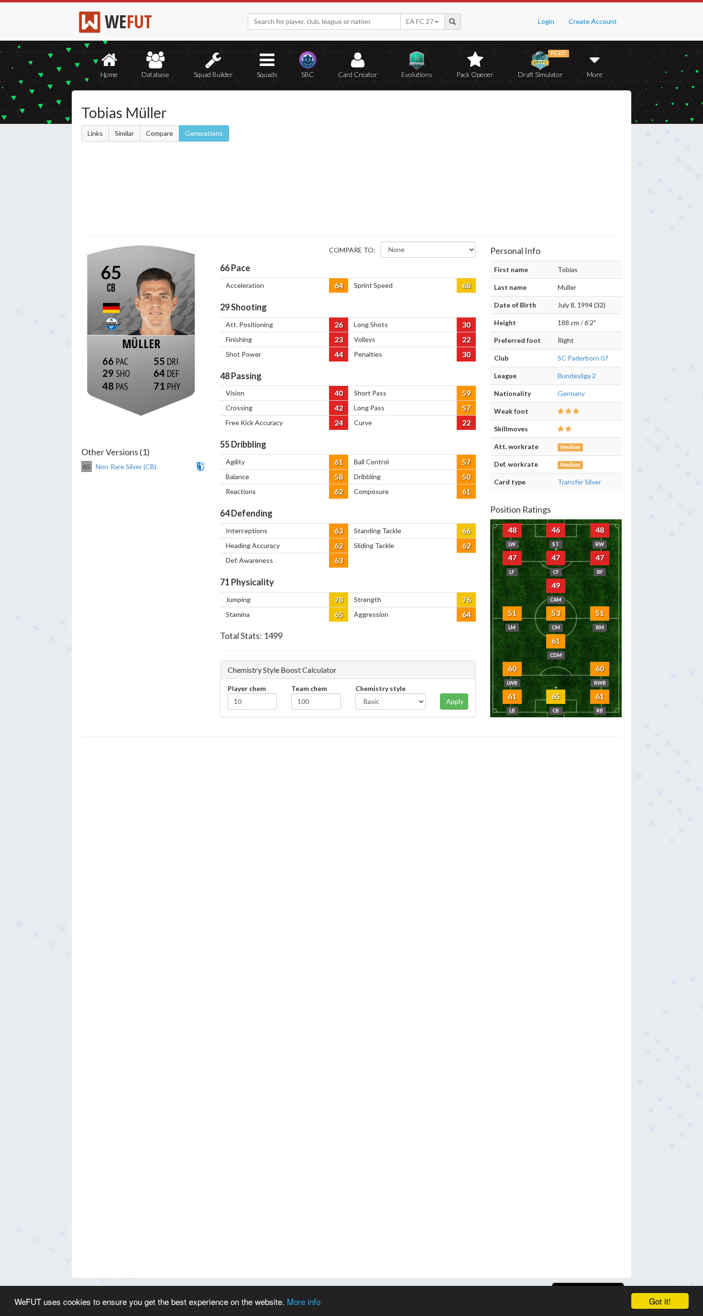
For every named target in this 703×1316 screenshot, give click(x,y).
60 (512, 668)
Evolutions (416, 74)
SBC (307, 74)
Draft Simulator (542, 64)
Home (109, 74)
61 (338, 461)
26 (338, 324)
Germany (571, 393)
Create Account (593, 21)
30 (466, 324)
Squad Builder (213, 74)
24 (338, 422)
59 (466, 392)
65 (338, 614)
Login (546, 21)
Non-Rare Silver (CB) (126, 466)
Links (95, 133)
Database (155, 74)
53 (555, 612)
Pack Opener (475, 74)
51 (512, 612)
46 (555, 529)
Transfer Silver (579, 482)
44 (338, 354)
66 (466, 530)
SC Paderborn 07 (583, 358)
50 (466, 476)
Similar (124, 133)
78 (338, 599)
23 (338, 339)
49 (555, 585)
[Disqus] (351, 1007)
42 (338, 407)
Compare (159, 133)
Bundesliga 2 (577, 376)
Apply (454, 701)
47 (512, 557)
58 (338, 476)
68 (466, 285)
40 (338, 392)
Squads (267, 74)
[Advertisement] (444, 165)
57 (466, 407)
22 (466, 339)
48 (512, 529)
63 (338, 530)
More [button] (595, 74)
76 (466, 599)
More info (303, 1301)
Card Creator (357, 74)
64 (338, 285)
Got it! (660, 1301)
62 (338, 491)
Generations (204, 133)
